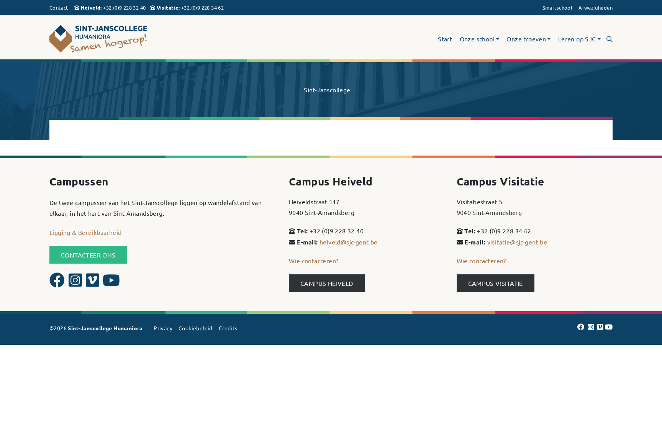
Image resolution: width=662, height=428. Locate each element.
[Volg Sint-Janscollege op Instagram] (76, 283)
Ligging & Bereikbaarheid (85, 232)
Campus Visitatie (495, 283)
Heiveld (91, 7)
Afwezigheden (595, 7)
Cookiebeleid (196, 328)
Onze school (477, 39)
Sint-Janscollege (327, 89)
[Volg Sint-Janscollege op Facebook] (58, 283)
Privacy (163, 328)
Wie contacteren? (313, 260)
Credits (228, 328)
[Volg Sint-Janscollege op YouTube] (111, 283)
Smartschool (557, 7)
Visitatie (168, 7)
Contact (58, 7)
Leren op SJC (577, 39)
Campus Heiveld (326, 283)
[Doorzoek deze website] (609, 38)
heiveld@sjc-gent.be (349, 242)
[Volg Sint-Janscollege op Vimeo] (93, 283)
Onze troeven (526, 39)
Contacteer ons (88, 255)
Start (445, 39)
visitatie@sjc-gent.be (517, 242)
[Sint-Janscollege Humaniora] (139, 39)
